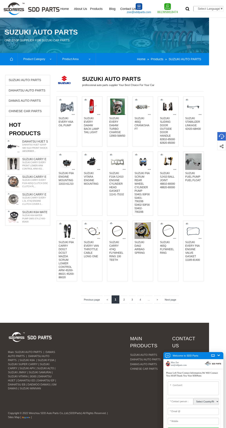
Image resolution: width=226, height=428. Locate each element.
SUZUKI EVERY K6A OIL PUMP (66, 122)
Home (64, 9)
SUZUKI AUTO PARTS (185, 59)
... (149, 299)
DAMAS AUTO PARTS (25, 100)
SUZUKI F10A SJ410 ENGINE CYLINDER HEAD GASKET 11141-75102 (116, 184)
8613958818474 (167, 12)
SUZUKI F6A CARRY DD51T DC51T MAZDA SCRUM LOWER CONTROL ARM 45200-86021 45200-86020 (66, 260)
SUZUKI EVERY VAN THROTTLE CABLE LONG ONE (91, 249)
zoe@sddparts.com (139, 12)
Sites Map (14, 417)
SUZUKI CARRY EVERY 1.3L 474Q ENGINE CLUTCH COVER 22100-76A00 (35, 194)
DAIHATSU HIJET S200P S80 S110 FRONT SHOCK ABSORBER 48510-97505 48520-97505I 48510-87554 (35, 141)
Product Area (70, 59)
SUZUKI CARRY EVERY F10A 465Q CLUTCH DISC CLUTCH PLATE (35, 177)
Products (96, 9)
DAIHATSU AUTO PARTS (27, 90)
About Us (80, 9)
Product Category (34, 59)
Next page (170, 299)
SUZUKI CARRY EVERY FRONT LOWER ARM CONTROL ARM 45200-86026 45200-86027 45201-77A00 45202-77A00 (35, 159)
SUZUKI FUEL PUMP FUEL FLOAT (193, 177)
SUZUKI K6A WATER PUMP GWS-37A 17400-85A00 (34, 212)
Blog (112, 9)
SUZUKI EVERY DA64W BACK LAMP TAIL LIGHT (91, 125)
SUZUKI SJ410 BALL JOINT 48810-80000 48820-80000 (167, 180)
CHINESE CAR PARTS (25, 111)
